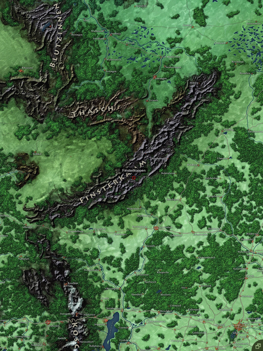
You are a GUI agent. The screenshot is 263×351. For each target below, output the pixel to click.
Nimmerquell (167, 153)
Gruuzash (226, 36)
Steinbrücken (122, 304)
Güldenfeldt (196, 334)
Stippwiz (99, 326)
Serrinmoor (135, 267)
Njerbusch (143, 275)
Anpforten (95, 312)
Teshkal (35, 145)
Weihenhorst (140, 202)
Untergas (182, 335)
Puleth (246, 273)
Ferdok (128, 336)
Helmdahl (252, 236)
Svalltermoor (105, 52)
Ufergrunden (109, 309)
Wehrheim (251, 245)
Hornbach (191, 312)
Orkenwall (180, 228)
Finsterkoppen (134, 171)
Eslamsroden (193, 227)
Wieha (234, 342)
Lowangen (154, 70)
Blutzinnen (59, 27)
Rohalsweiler (247, 314)
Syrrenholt (207, 344)
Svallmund (103, 24)
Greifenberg (152, 210)
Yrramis (146, 94)
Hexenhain (93, 226)
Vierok (247, 332)
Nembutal (43, 338)
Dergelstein (221, 193)
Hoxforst (161, 288)
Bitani (139, 307)
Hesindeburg (66, 228)
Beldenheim (175, 168)
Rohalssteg (102, 342)
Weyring (219, 322)
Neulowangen (165, 60)
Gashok (192, 20)
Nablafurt (21, 251)
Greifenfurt (155, 221)
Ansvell (127, 38)
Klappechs (159, 265)
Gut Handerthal (161, 48)
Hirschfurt (159, 307)
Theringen (71, 27)
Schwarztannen (144, 318)
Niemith (143, 242)
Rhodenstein (248, 125)
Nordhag (222, 126)
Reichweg (221, 225)
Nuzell (175, 325)
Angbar (106, 315)
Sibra (84, 12)
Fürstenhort (77, 336)
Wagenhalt (232, 305)
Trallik (101, 296)
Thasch (92, 104)
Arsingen (105, 64)
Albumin (25, 219)
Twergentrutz (76, 309)
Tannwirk (200, 281)
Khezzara (21, 64)
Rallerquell (187, 306)
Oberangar (119, 283)
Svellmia (111, 28)
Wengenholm (99, 265)
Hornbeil (143, 289)
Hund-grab (180, 192)
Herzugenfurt (22, 335)
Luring (158, 341)
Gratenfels (47, 316)
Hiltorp (199, 77)
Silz (186, 282)
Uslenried (168, 300)
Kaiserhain (246, 263)
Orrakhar (50, 19)
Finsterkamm (115, 175)
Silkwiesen (235, 330)
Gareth (239, 318)
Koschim (66, 279)
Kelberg (24, 313)
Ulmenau (228, 154)
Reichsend (235, 58)
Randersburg (203, 316)
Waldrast (199, 160)
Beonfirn (251, 67)
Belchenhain (220, 173)
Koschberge (76, 347)
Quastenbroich (197, 253)
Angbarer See (110, 320)
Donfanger (115, 226)
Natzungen (240, 290)
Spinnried (137, 343)
